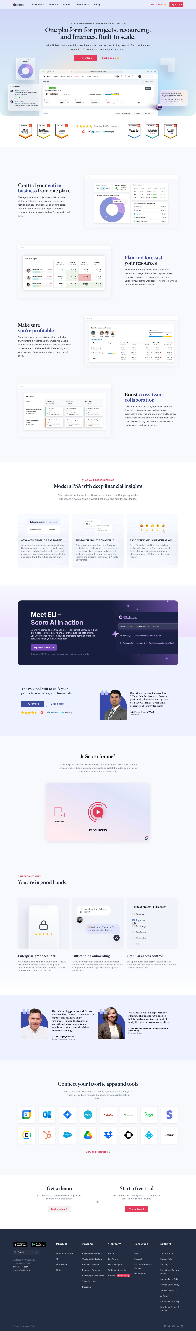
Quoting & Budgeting (92, 1259)
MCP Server (61, 1264)
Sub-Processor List (169, 1290)
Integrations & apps (65, 1253)
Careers (118, 1276)
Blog (136, 1253)
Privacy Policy (166, 1259)
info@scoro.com (20, 1267)
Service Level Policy (169, 1285)
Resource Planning (91, 1270)
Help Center (139, 1273)
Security (164, 1264)
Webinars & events (117, 1270)
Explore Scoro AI (42, 647)
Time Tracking (89, 1281)
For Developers (115, 1264)
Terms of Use (166, 1253)
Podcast (138, 1259)
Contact (112, 1253)
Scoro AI (67, 4)
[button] (26, 1252)
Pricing (97, 4)
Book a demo (58, 703)
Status (59, 1270)
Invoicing (86, 1287)
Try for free (176, 4)
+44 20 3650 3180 (21, 1270)
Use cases (37, 4)
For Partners (113, 1259)
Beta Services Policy (169, 1301)
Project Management (92, 1253)
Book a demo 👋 (158, 4)
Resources (82, 4)
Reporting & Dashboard (93, 1276)
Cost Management (90, 1264)
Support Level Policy (169, 1279)
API (57, 1259)
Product (53, 4)
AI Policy (164, 1296)
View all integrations (97, 1151)
